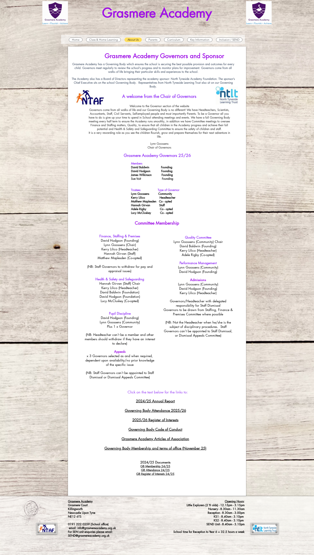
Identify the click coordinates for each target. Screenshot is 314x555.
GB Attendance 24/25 (155, 470)
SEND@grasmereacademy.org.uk (89, 536)
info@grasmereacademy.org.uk (96, 528)
